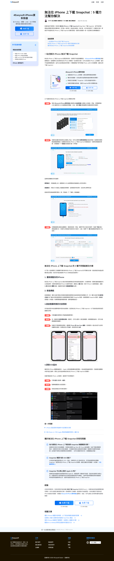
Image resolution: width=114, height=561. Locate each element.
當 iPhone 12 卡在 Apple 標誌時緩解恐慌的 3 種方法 (62, 432)
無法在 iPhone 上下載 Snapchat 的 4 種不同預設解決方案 (63, 43)
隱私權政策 (38, 544)
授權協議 (50, 547)
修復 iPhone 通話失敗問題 (21, 55)
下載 (69, 547)
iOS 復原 (66, 20)
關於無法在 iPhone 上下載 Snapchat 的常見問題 (61, 45)
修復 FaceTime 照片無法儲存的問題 (23, 57)
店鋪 (92, 2)
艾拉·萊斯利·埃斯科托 (57, 20)
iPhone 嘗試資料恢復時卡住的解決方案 (58, 428)
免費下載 (26, 29)
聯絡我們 (50, 542)
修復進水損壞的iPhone (20, 59)
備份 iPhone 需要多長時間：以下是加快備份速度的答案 (62, 515)
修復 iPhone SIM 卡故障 (21, 53)
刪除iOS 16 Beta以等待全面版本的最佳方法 (58, 522)
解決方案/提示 (72, 20)
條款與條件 (51, 544)
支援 (102, 2)
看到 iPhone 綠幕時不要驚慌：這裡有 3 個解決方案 (60, 520)
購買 (69, 544)
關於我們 (37, 542)
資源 (97, 2)
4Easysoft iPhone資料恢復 (93, 58)
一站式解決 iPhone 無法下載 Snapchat (58, 41)
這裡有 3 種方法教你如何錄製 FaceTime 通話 (59, 518)
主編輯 (37, 547)
